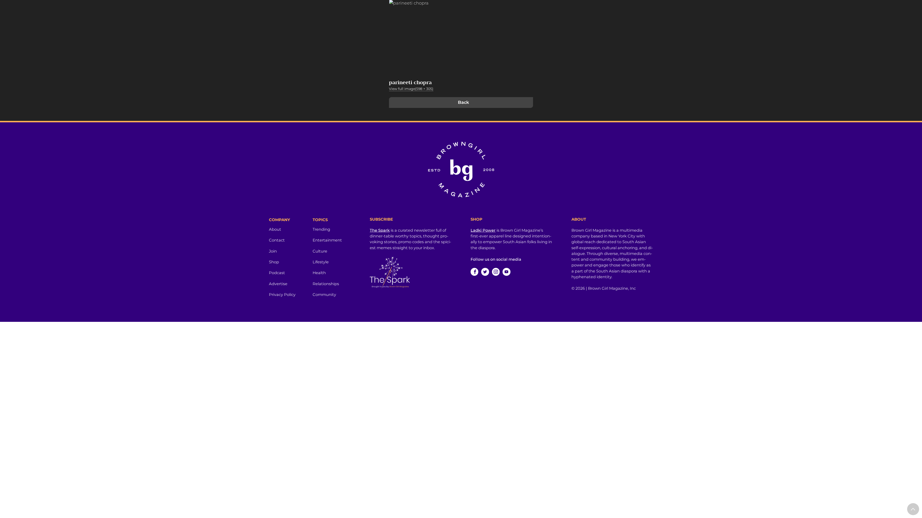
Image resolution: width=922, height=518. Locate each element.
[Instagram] (496, 272)
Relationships (326, 283)
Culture (320, 251)
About (275, 229)
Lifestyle (321, 261)
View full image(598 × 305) (411, 89)
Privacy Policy (282, 294)
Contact (277, 240)
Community (324, 294)
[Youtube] (506, 272)
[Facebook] (474, 272)
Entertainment (327, 240)
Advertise (278, 283)
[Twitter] (485, 272)
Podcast (277, 272)
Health (319, 272)
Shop (274, 261)
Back (463, 102)
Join (273, 251)
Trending (321, 229)
